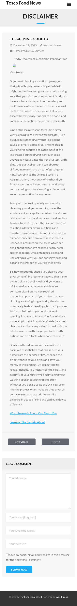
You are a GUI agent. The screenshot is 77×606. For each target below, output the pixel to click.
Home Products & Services (29, 50)
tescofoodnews (52, 45)
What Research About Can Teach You (33, 413)
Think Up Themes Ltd (31, 596)
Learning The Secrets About (27, 422)
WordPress (62, 596)
